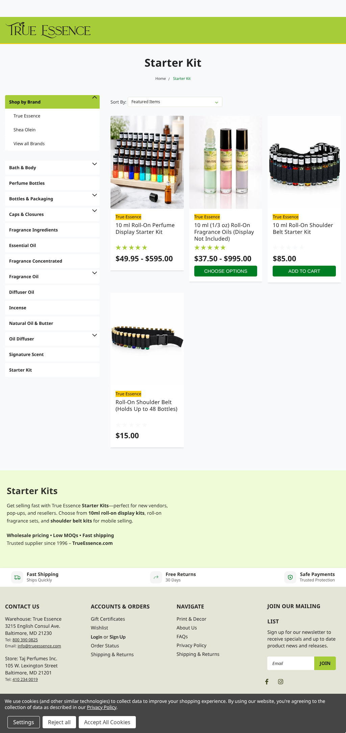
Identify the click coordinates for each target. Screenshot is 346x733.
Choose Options (225, 271)
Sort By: (118, 102)
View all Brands (29, 143)
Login (96, 637)
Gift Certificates (108, 619)
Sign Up (117, 637)
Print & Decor (191, 619)
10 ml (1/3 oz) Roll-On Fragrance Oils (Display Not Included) (224, 232)
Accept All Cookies (107, 722)
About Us (187, 628)
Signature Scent (26, 354)
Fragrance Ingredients (33, 230)
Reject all (59, 722)
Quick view (147, 162)
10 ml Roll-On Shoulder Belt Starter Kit (303, 228)
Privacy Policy (191, 645)
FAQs (182, 637)
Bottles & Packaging (31, 199)
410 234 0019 (25, 679)
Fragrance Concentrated (35, 261)
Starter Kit (182, 78)
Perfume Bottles (27, 183)
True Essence (27, 116)
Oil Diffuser (21, 339)
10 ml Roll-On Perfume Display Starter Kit (145, 228)
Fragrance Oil (24, 276)
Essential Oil (22, 245)
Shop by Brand (25, 102)
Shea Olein (24, 130)
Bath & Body (22, 167)
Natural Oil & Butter (31, 323)
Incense (17, 308)
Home (160, 78)
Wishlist (99, 628)
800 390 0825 (25, 640)
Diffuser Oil (21, 292)
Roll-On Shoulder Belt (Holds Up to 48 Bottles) (146, 405)
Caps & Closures (26, 214)
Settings (23, 722)
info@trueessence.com (39, 646)
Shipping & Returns (112, 654)
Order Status (105, 646)
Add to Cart (304, 271)
